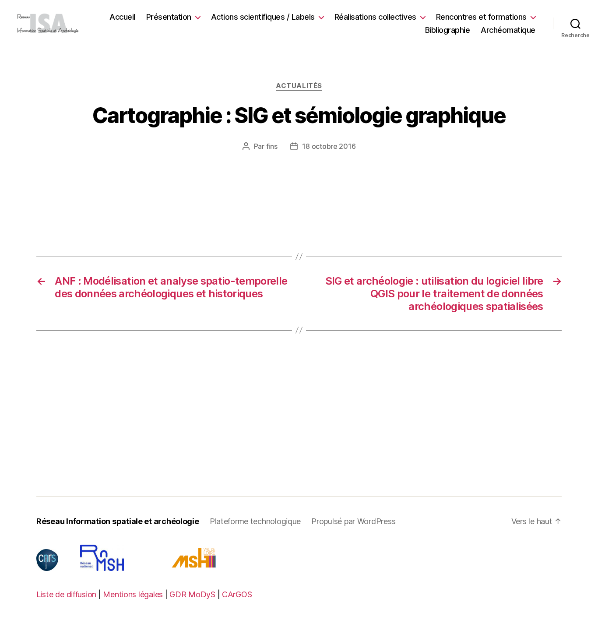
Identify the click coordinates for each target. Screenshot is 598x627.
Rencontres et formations (481, 16)
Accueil (122, 16)
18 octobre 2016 (328, 146)
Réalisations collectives (375, 16)
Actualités (299, 86)
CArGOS (237, 594)
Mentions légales (133, 594)
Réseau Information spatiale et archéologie (117, 521)
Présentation (168, 16)
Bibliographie (447, 30)
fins (272, 146)
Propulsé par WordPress (353, 521)
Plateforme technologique (255, 521)
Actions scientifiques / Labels (263, 16)
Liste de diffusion (66, 594)
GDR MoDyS (192, 594)
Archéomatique (508, 30)
